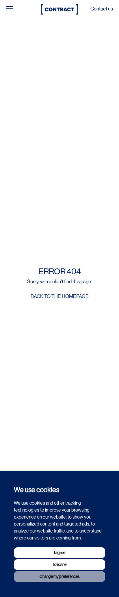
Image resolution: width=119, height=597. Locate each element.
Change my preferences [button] (60, 576)
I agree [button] (59, 552)
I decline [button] (59, 564)
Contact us (101, 9)
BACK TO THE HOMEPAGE (60, 296)
